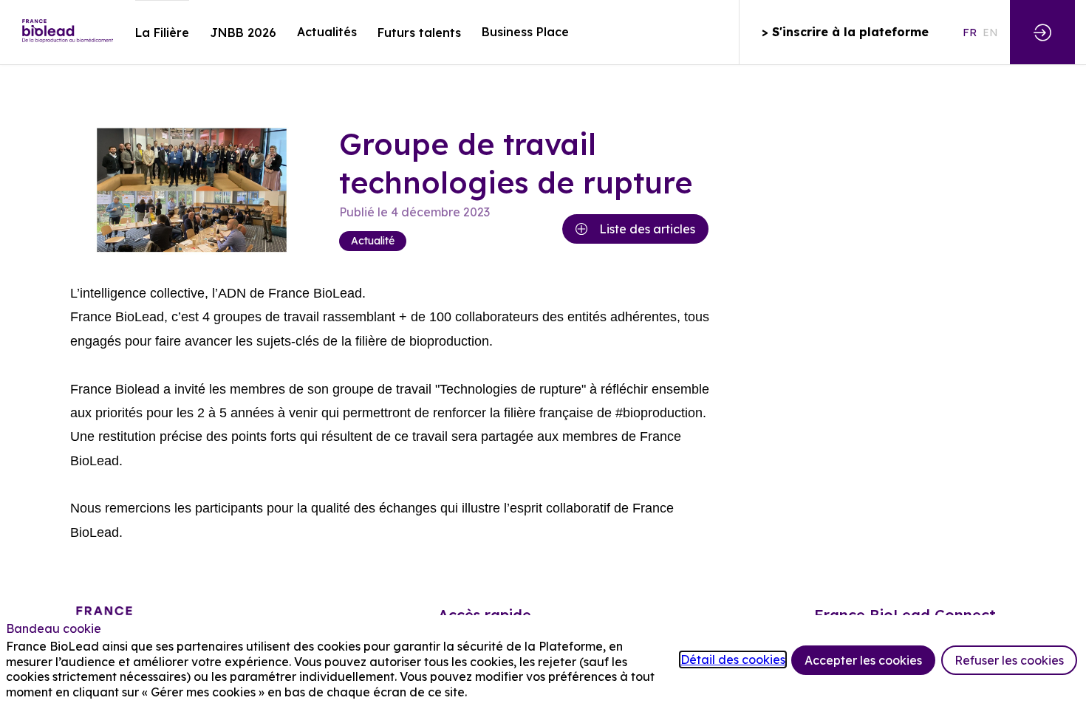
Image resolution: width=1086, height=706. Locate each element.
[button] (845, 32)
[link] (162, 32)
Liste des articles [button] (647, 229)
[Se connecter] (1042, 32)
